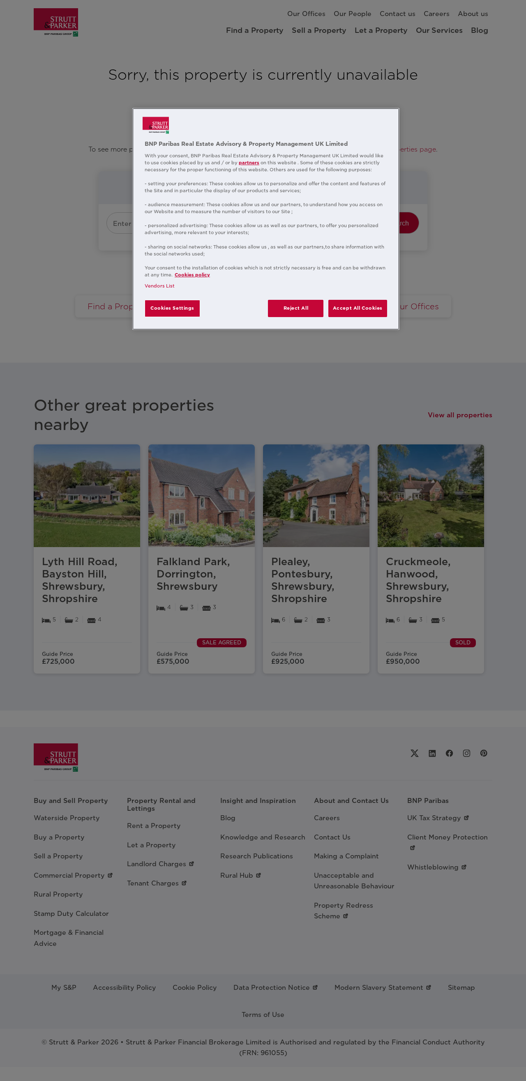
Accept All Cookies (358, 308)
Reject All (296, 308)
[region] (265, 219)
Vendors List (160, 286)
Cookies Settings (172, 308)
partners (249, 163)
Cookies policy (192, 275)
